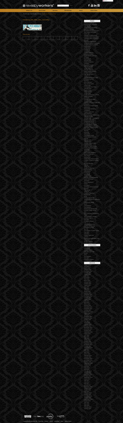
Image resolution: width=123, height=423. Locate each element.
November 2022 (88, 308)
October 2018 (87, 361)
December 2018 (88, 358)
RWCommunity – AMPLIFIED (91, 115)
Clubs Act (86, 191)
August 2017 (87, 379)
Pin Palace (87, 185)
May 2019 (86, 350)
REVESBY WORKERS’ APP (91, 187)
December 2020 (88, 327)
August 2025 (87, 274)
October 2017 (87, 375)
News (85, 196)
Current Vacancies (88, 52)
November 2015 (88, 396)
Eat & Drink (87, 174)
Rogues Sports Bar (89, 112)
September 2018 (88, 363)
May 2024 (86, 288)
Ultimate (86, 165)
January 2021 (87, 325)
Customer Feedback (89, 193)
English (105, 0)
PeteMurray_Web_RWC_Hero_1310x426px (36, 20)
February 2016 (88, 393)
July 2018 (86, 366)
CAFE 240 (86, 34)
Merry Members (88, 82)
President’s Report (89, 221)
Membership (87, 194)
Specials (86, 130)
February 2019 (88, 355)
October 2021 (87, 319)
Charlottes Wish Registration (91, 37)
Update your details (89, 202)
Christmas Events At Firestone (92, 43)
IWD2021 (86, 80)
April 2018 (86, 369)
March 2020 (87, 340)
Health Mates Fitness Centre (91, 158)
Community (87, 172)
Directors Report (88, 250)
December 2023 (88, 294)
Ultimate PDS (87, 141)
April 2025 (86, 279)
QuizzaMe (86, 98)
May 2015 (86, 404)
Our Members (87, 207)
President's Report (88, 259)
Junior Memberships (33, 13)
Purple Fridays (87, 90)
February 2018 (88, 371)
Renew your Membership (90, 208)
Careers (86, 236)
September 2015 (88, 399)
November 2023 (88, 296)
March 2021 (87, 322)
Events (86, 183)
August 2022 (87, 313)
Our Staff (86, 219)
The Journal (87, 190)
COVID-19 (86, 51)
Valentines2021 (88, 144)
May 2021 (86, 321)
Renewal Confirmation (89, 99)
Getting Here (87, 157)
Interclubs (86, 233)
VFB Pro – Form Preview (90, 146)
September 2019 (88, 347)
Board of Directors (88, 154)
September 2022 (88, 311)
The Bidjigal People (89, 135)
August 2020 (87, 333)
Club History (87, 171)
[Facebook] (88, 5)
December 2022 (88, 307)
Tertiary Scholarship (89, 197)
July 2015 (86, 402)
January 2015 (87, 408)
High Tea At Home (88, 74)
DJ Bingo (86, 57)
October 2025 (87, 272)
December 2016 (88, 386)
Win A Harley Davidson (90, 152)
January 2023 (87, 305)
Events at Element (88, 62)
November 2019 (88, 344)
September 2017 (88, 377)
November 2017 (88, 374)
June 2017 (86, 382)
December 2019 (88, 343)
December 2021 (88, 316)
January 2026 (87, 269)
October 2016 (87, 388)
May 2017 (86, 383)
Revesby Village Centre (90, 210)
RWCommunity (88, 113)
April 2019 (86, 352)
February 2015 (88, 407)
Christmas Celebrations (90, 41)
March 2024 (87, 291)
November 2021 (88, 318)
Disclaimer (86, 180)
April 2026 (86, 266)
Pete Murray (39, 13)
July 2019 (86, 349)
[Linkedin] (95, 5)
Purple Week (87, 93)
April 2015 (86, 405)
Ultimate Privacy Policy (90, 143)
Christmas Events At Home (91, 44)
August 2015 (87, 400)
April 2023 (86, 302)
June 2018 (86, 368)
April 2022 (86, 315)
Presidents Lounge (89, 227)
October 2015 (87, 397)
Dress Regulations (88, 182)
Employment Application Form (91, 238)
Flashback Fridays (88, 65)
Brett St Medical (88, 169)
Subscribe (86, 132)
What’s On (86, 151)
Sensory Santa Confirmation (91, 126)
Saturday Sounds (88, 116)
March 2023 (87, 304)
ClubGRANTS (87, 205)
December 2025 (88, 271)
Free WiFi (86, 232)
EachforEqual (87, 59)
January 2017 (87, 385)
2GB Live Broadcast (89, 23)
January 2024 (87, 293)
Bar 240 (86, 229)
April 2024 (86, 290)
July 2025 (86, 276)
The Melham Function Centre (91, 230)
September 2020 (88, 332)
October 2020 (87, 330)
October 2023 (87, 297)
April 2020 (86, 338)
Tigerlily (86, 138)
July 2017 (86, 380)
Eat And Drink (87, 60)
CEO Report (87, 155)
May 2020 (86, 336)
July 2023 (86, 300)
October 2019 (87, 346)
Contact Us (87, 49)
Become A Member (89, 29)
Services (86, 188)
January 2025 (87, 282)
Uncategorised (87, 261)
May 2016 (86, 391)
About (85, 204)
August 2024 (87, 285)
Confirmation (87, 46)
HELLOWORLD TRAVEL (90, 216)
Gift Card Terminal (88, 69)
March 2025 (87, 280)
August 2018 (87, 364)
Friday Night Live (88, 68)
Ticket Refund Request (90, 137)
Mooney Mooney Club (89, 226)
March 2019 (87, 354)
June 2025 (86, 277)
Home (28, 13)
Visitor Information (88, 179)
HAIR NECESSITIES (89, 224)
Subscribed (87, 133)
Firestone (86, 63)
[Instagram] (98, 5)
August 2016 (87, 389)
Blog (85, 212)
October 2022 (87, 310)
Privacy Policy (87, 176)
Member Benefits (88, 163)
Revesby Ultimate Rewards (91, 177)
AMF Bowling (87, 26)
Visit (85, 222)
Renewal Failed (88, 101)
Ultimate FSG (87, 140)
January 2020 (87, 341)
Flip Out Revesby (88, 66)
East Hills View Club (89, 251)
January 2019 (87, 357)
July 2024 (86, 286)
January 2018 (87, 372)
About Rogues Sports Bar (90, 24)
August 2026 (87, 265)
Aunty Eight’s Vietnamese (90, 27)
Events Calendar (88, 241)
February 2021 (88, 324)
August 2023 (87, 299)
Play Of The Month (89, 83)
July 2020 (86, 335)
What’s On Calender (89, 168)
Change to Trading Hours (90, 35)
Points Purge (87, 85)
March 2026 (87, 268)
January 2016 (87, 394)
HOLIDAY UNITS (88, 218)
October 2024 (87, 283)
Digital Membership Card (90, 55)
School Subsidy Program (90, 124)
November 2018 (88, 360)
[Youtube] (92, 5)
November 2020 (88, 329)
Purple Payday (88, 91)
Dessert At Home (88, 54)
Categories (87, 240)
